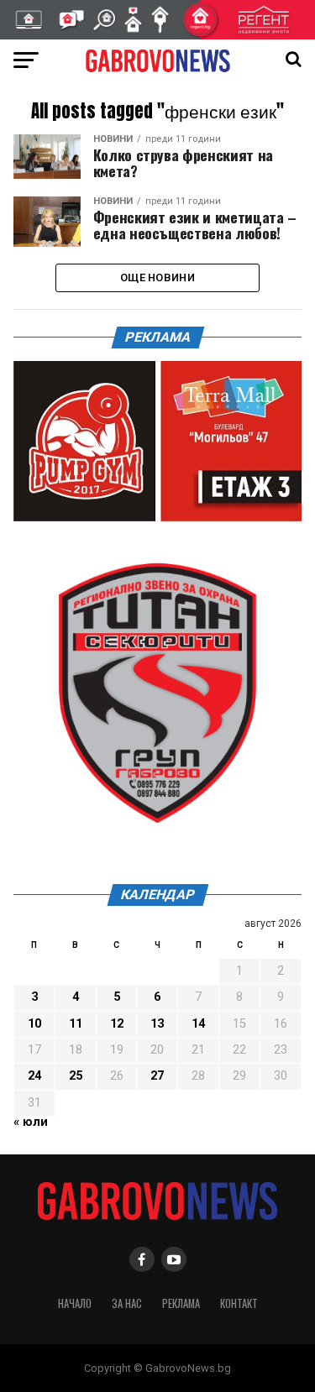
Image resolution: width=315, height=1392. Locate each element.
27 (157, 1076)
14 (198, 1024)
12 (116, 1024)
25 (75, 1076)
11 (75, 1024)
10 (34, 1024)
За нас (127, 1303)
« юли (30, 1122)
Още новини (157, 277)
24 (34, 1076)
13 (157, 1024)
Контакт (239, 1303)
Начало (75, 1303)
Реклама (181, 1303)
